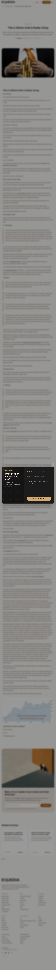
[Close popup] (52, 464)
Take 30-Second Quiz (38, 498)
